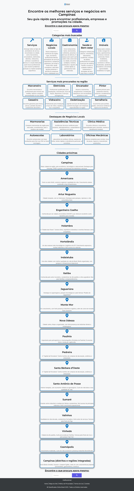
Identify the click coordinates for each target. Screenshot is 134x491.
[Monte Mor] (67, 300)
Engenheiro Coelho (67, 210)
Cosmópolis (67, 447)
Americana (67, 178)
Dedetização (77, 99)
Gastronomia (69, 45)
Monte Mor (67, 304)
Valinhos (67, 415)
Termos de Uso (79, 483)
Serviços (32, 45)
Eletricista (59, 85)
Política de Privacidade (66, 483)
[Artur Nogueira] (67, 189)
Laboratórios (67, 135)
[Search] (77, 31)
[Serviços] (32, 40)
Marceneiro (34, 85)
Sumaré (67, 399)
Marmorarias (37, 121)
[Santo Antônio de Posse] (67, 379)
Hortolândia (67, 241)
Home (46, 483)
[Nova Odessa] (67, 316)
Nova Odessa (66, 320)
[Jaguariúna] (67, 284)
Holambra (67, 225)
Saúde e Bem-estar (87, 46)
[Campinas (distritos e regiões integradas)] (67, 456)
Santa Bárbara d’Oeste (67, 368)
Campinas (67, 162)
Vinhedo (67, 431)
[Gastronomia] (70, 40)
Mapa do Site (53, 483)
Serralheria (101, 99)
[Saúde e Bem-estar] (87, 40)
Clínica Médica (96, 121)
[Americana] (67, 174)
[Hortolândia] (67, 237)
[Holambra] (67, 221)
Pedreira (67, 352)
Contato (87, 483)
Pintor (102, 85)
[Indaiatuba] (67, 253)
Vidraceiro (55, 99)
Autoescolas (37, 135)
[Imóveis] (104, 40)
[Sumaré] (67, 395)
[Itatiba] (67, 268)
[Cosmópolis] (67, 442)
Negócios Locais (51, 46)
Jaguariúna (67, 289)
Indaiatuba (67, 257)
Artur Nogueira (67, 194)
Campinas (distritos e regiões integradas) (67, 460)
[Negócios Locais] (52, 40)
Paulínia (67, 336)
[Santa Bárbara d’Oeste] (67, 363)
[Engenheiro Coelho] (67, 205)
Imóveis (103, 45)
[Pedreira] (67, 347)
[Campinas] (67, 158)
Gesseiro (33, 99)
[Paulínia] (67, 332)
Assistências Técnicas (66, 121)
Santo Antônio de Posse (67, 383)
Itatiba (67, 273)
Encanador (82, 85)
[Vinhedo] (67, 426)
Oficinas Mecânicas (97, 135)
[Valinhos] (67, 410)
